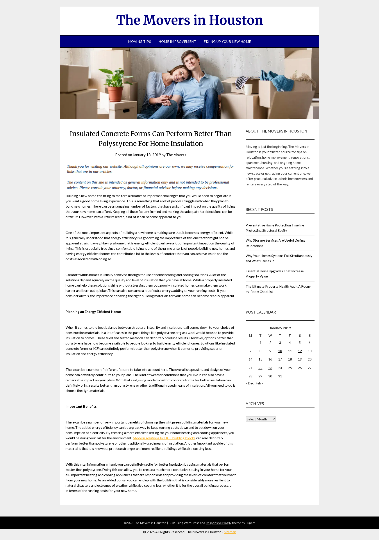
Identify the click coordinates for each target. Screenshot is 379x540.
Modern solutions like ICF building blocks (164, 438)
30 (270, 376)
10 (280, 351)
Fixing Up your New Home (227, 41)
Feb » (259, 383)
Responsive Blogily (218, 523)
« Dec (250, 383)
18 (290, 359)
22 (260, 368)
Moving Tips (139, 41)
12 (300, 351)
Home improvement (177, 41)
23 (270, 368)
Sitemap (230, 532)
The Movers (176, 154)
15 (260, 359)
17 (280, 359)
